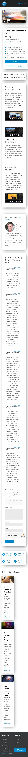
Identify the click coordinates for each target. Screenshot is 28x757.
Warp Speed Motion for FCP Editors (7, 691)
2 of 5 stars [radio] (10, 502)
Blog (17, 743)
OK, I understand (20, 750)
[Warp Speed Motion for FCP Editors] (7, 678)
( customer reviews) (17, 42)
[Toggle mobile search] (22, 3)
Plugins (5, 743)
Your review (9, 507)
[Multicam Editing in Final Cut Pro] (7, 579)
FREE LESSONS (10, 65)
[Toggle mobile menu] (25, 3)
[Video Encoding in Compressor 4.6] (7, 625)
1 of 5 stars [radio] (7, 502)
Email (7, 528)
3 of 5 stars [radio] (14, 502)
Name (7, 522)
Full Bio (7, 245)
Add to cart (16, 61)
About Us (18, 739)
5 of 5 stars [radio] (21, 502)
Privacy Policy (5, 753)
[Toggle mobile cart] (19, 3)
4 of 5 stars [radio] (17, 502)
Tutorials (5, 739)
